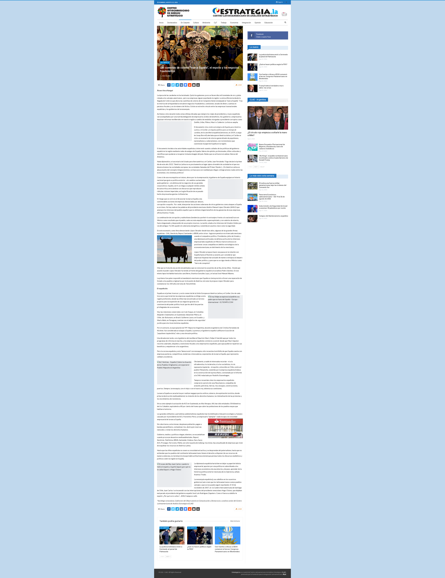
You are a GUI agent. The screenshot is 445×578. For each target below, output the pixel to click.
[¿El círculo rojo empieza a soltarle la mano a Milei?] (268, 118)
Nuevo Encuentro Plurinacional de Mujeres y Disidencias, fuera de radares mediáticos (272, 147)
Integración (246, 23)
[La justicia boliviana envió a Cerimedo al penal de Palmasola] (172, 536)
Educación (268, 23)
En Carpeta (185, 23)
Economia (234, 23)
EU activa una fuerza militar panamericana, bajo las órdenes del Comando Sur (272, 185)
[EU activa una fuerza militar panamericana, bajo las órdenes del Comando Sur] (252, 186)
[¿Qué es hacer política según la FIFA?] (200, 536)
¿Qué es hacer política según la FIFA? (273, 64)
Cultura (196, 23)
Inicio (161, 23)
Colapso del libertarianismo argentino (273, 216)
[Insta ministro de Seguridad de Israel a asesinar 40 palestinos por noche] (252, 208)
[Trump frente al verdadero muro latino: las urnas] (252, 88)
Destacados (172, 23)
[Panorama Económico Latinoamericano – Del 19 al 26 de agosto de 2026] (252, 197)
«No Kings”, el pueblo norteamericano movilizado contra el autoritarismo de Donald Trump (273, 158)
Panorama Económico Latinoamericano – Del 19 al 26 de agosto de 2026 (272, 197)
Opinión (258, 23)
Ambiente (206, 23)
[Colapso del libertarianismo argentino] (252, 218)
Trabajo (224, 23)
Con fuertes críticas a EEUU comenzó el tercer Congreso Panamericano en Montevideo (273, 76)
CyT (215, 23)
